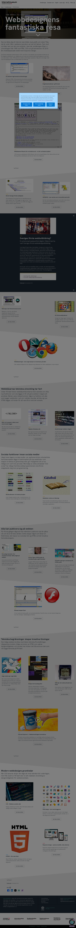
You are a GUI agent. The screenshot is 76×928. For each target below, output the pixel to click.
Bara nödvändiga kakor (39, 104)
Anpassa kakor (51, 104)
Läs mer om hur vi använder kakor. (45, 100)
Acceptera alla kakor (26, 104)
